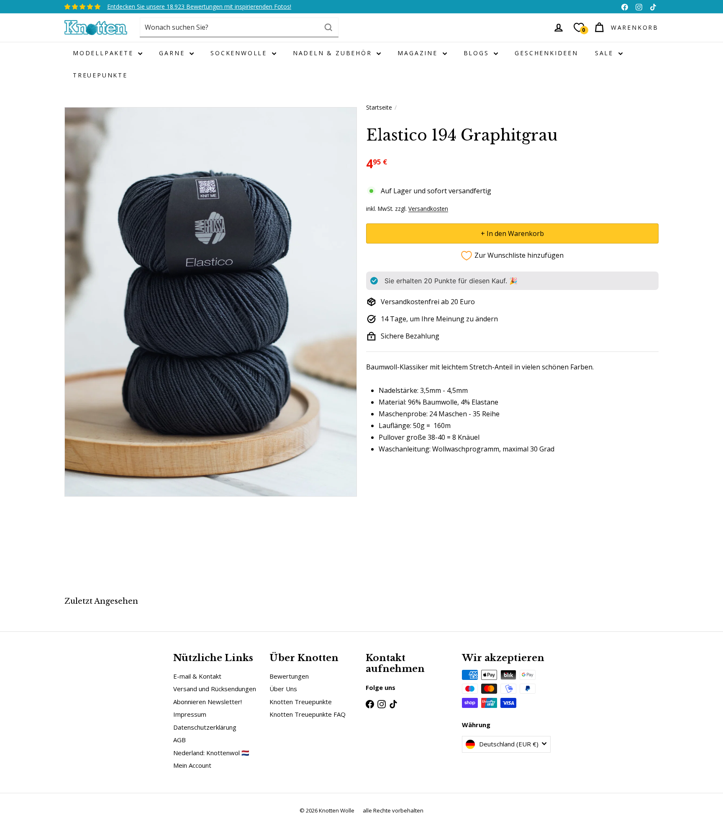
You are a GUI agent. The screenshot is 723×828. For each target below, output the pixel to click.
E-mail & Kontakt (197, 676)
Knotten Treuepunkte (300, 701)
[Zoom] (210, 302)
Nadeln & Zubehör (334, 53)
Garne (173, 53)
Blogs (478, 53)
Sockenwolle (240, 53)
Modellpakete (104, 53)
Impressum (189, 714)
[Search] (328, 27)
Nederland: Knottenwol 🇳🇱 (211, 753)
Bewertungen (289, 676)
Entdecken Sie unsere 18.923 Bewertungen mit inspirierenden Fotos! (199, 6)
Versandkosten (428, 208)
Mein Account (192, 765)
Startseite (379, 107)
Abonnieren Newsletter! (207, 701)
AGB (179, 740)
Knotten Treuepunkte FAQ (307, 714)
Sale (605, 53)
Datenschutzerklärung (204, 727)
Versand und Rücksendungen (214, 688)
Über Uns (283, 688)
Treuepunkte (100, 75)
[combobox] (239, 27)
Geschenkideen (546, 53)
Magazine (418, 53)
